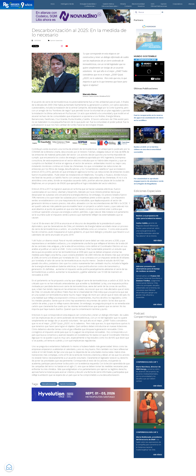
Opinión (164, 4)
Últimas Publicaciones (159, 6)
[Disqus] (81, 432)
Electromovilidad (138, 4)
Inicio (53, 4)
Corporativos (177, 4)
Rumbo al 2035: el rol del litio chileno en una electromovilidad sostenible (147, 149)
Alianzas (191, 4)
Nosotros (141, 6)
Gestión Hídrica (108, 4)
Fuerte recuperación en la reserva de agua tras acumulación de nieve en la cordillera (148, 117)
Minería (123, 4)
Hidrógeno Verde (67, 4)
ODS (152, 4)
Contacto (128, 6)
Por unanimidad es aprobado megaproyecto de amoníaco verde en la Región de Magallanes (148, 181)
